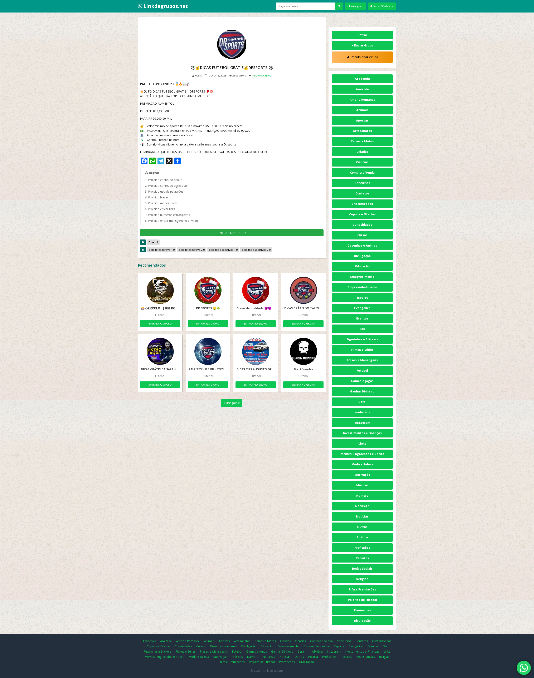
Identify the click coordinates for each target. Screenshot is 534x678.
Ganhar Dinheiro (362, 391)
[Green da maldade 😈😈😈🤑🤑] (256, 290)
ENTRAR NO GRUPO (232, 233)
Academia (362, 79)
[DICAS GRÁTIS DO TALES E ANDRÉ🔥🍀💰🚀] (303, 290)
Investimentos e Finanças (362, 433)
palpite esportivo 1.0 (162, 250)
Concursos (362, 183)
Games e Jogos (362, 381)
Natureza (362, 506)
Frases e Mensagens (362, 360)
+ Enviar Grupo (362, 45)
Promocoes (362, 610)
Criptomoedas (362, 204)
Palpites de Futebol (362, 600)
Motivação (362, 475)
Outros (362, 527)
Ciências (362, 162)
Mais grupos (232, 403)
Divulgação (362, 256)
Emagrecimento (362, 277)
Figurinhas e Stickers (362, 339)
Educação (362, 266)
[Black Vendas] (303, 351)
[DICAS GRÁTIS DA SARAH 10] (160, 351)
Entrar (362, 35)
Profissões (362, 548)
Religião (362, 579)
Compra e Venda (362, 172)
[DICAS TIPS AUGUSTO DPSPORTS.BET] (256, 351)
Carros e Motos (362, 141)
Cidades (362, 152)
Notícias (362, 516)
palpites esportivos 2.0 (256, 250)
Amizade (362, 89)
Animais (362, 110)
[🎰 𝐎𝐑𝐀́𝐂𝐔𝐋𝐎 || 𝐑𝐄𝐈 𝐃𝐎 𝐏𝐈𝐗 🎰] (160, 290)
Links (362, 443)
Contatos (362, 193)
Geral (362, 402)
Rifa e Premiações (362, 589)
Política (362, 537)
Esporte (362, 298)
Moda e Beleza (362, 464)
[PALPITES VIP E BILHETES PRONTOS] (208, 351)
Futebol (153, 242)
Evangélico (362, 308)
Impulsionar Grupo (364, 57)
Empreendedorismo (362, 287)
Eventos (362, 318)
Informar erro (261, 75)
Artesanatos (362, 131)
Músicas (362, 485)
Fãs (362, 329)
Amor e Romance (362, 100)
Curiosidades (362, 225)
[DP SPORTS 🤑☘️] (208, 290)
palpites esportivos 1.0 (223, 250)
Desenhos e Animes (362, 245)
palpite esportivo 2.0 (192, 250)
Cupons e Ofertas (362, 214)
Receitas (362, 558)
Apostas (362, 120)
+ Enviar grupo (355, 6)
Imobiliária (362, 412)
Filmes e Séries (362, 350)
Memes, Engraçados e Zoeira (362, 454)
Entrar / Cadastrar (383, 6)
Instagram (362, 423)
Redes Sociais (362, 568)
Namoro (362, 496)
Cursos (362, 235)
